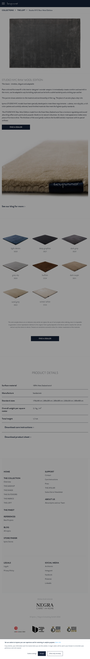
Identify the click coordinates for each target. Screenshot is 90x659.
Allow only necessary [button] (55, 653)
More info (58, 642)
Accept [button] (42, 653)
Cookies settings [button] (31, 653)
